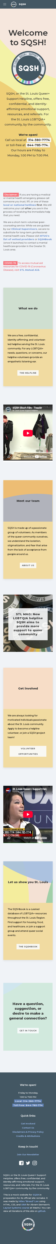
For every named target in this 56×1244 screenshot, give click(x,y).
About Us (28, 565)
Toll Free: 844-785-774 (28, 1105)
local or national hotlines (19, 205)
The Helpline (28, 373)
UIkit (23, 1204)
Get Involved (28, 1123)
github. (42, 1211)
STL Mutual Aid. (30, 270)
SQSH (36, 1194)
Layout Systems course (16, 1207)
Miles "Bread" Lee (29, 1201)
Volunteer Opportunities (28, 751)
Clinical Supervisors (24, 229)
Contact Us (28, 1127)
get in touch (28, 1030)
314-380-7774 (39, 140)
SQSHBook (45, 239)
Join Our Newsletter (28, 1154)
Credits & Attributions (28, 1136)
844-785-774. (38, 145)
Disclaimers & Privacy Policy (28, 1132)
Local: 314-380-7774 (28, 1101)
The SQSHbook (28, 946)
